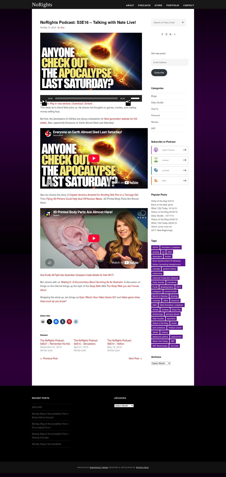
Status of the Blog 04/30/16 (164, 211)
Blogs (154, 96)
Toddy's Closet (174, 327)
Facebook (171, 282)
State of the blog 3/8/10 (162, 200)
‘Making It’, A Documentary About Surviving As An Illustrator (92, 282)
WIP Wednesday (160, 345)
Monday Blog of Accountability (46, 443)
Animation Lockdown (170, 247)
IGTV (179, 286)
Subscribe (159, 72)
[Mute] (128, 103)
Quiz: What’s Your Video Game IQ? (97, 297)
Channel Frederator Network (165, 277)
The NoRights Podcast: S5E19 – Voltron (119, 342)
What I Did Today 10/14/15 (164, 208)
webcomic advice (160, 336)
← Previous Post (49, 358)
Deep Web (95, 286)
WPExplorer (142, 467)
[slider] (135, 98)
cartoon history (169, 268)
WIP (153, 128)
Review (154, 121)
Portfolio (172, 5)
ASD (170, 251)
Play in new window (60, 103)
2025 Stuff (37, 407)
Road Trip (176, 309)
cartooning (157, 273)
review (155, 309)
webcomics (176, 336)
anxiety (156, 251)
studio (174, 323)
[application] (91, 98)
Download (77, 103)
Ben (62, 27)
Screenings (158, 314)
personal (175, 300)
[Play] (44, 103)
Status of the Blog (160, 323)
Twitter (155, 332)
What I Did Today (160, 341)
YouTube (175, 345)
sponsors (171, 318)
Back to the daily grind (162, 204)
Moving (174, 296)
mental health (171, 291)
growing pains (167, 286)
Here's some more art (161, 226)
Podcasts (144, 5)
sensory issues (172, 314)
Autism (168, 256)
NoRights (42, 4)
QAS (155, 304)
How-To (154, 108)
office (165, 300)
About (130, 5)
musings (156, 300)
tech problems (159, 327)
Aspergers (157, 256)
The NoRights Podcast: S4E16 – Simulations (86, 342)
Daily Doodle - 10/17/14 (162, 215)
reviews (165, 309)
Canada (156, 268)
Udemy (164, 332)
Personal (155, 115)
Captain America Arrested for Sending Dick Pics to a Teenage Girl (103, 194)
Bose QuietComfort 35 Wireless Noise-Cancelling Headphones (167, 262)
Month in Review (160, 296)
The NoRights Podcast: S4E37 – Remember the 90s (55, 342)
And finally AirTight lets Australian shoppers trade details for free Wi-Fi (76, 275)
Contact (188, 5)
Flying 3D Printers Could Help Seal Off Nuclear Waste (74, 198)
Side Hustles (158, 318)
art (163, 251)
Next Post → (135, 358)
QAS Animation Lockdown (171, 304)
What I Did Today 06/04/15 (164, 222)
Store (158, 5)
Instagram (157, 291)
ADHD (155, 247)
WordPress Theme (99, 467)
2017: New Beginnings (162, 230)
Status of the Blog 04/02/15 (164, 219)
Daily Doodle (157, 102)
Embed (88, 103)
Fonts (155, 286)
